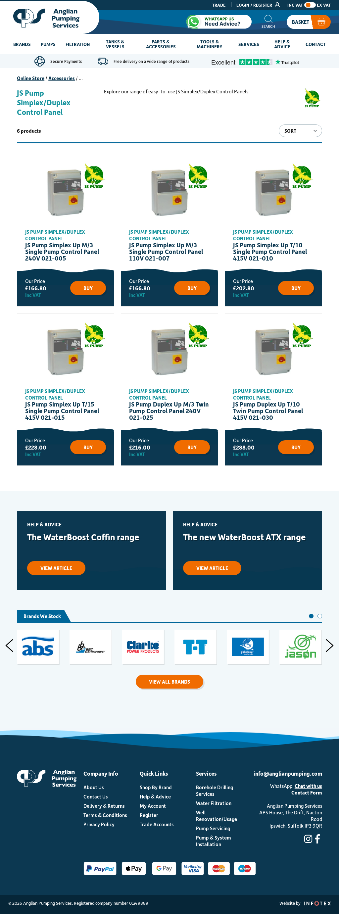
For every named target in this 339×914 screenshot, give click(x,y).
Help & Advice (282, 44)
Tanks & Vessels (115, 44)
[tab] (311, 616)
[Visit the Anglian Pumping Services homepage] (49, 17)
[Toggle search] (268, 21)
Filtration (78, 44)
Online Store (30, 78)
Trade (218, 5)
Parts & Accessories (161, 44)
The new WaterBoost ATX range (244, 537)
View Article (56, 568)
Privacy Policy (99, 824)
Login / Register (254, 5)
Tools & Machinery (209, 44)
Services (248, 44)
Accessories (61, 78)
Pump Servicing (213, 828)
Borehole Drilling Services (214, 790)
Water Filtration (213, 803)
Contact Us (95, 796)
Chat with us (308, 786)
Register (149, 815)
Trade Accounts (157, 824)
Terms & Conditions (105, 815)
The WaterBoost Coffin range (83, 537)
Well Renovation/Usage (216, 815)
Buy (88, 288)
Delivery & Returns (104, 805)
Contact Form (306, 792)
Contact (316, 44)
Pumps (48, 44)
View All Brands (169, 681)
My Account (153, 805)
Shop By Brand (156, 787)
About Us (93, 787)
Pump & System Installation (213, 840)
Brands (22, 44)
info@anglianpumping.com (288, 773)
